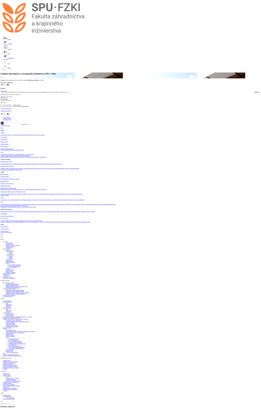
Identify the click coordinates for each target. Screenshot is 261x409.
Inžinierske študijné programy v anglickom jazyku (37, 164)
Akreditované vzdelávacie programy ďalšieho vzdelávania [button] (13, 191)
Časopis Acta (55, 222)
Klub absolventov (4, 226)
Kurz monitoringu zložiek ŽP (27, 204)
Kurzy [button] (2, 202)
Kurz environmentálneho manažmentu (93, 204)
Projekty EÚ (21, 157)
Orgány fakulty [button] (4, 137)
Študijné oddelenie (4, 174)
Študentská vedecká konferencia (65, 222)
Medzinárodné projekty (41, 211)
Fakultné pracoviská (8, 155)
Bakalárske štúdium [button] (5, 176)
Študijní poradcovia (71, 199)
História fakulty (4, 134)
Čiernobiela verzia (7, 119)
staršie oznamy (4, 91)
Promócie (17, 179)
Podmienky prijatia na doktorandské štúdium (69, 168)
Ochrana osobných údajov (6, 108)
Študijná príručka (12, 188)
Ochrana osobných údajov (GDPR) (12, 124)
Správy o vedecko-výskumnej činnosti (44, 222)
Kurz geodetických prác (6, 204)
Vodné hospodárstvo (43, 194)
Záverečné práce (12, 205)
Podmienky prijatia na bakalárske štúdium (9, 168)
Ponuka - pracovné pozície (6, 232)
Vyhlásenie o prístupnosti (6, 110)
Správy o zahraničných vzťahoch (67, 211)
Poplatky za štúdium (5, 195)
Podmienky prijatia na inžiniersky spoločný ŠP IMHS (48, 168)
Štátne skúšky (12, 179)
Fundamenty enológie (53, 194)
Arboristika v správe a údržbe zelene (8, 194)
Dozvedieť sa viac (72, 92)
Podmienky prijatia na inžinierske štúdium (28, 168)
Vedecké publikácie (20, 222)
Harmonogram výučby (5, 199)
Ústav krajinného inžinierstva (19, 154)
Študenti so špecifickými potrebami (10, 207)
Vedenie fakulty (4, 139)
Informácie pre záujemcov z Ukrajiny (83, 211)
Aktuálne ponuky (4, 211)
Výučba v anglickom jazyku (22, 205)
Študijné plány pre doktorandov (79, 222)
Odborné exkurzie (4, 205)
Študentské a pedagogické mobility (15, 211)
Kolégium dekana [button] (4, 141)
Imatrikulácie (6, 179)
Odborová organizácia (25, 155)
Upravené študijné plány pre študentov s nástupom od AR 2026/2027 (25, 199)
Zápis (2, 179)
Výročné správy (41, 134)
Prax (2, 207)
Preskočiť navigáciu (7, 118)
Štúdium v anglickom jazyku (30, 211)
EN (4, 69)
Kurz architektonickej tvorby (78, 204)
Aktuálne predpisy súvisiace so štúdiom (37, 189)
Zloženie (2, 144)
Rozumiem (257, 92)
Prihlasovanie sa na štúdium (6, 169)
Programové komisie (19, 150)
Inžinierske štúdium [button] (5, 181)
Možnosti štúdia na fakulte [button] (6, 161)
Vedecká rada (3, 150)
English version (6, 117)
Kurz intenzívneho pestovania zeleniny (55, 204)
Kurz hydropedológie (15, 204)
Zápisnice (7, 144)
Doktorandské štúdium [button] (5, 185)
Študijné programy (4, 188)
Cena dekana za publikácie (30, 222)
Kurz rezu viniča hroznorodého (40, 204)
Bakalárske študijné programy (7, 164)
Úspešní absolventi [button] (5, 228)
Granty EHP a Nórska (29, 157)
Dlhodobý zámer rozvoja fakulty (22, 134)
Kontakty (93, 211)
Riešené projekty (10, 216)
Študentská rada (16, 155)
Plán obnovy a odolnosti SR (40, 157)
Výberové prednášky (79, 199)
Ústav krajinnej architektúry (6, 154)
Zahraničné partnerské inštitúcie (53, 211)
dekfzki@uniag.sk (25, 106)
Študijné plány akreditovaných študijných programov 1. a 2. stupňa (15, 189)
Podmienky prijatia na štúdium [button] (7, 166)
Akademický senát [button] (4, 146)
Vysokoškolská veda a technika (10, 220)
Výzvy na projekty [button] (5, 218)
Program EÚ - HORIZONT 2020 (35, 220)
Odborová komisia (11, 150)
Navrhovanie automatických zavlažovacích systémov (27, 194)
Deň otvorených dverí (17, 169)
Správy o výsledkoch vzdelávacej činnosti (27, 207)
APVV (2, 220)
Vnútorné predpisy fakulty (6, 157)
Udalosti (6, 148)
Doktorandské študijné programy (55, 164)
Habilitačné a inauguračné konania (8, 222)
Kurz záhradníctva (68, 204)
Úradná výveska (10, 134)
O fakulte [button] (3, 132)
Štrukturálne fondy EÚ (22, 220)
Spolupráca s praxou (33, 134)
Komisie (2, 155)
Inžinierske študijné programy (20, 164)
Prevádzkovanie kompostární (76, 194)
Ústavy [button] (2, 152)
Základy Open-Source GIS (64, 194)
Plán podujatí (3, 216)
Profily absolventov (5, 231)
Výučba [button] (2, 197)
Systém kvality (15, 157)
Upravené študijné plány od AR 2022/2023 (49, 199)
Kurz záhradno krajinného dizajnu (108, 204)
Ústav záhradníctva (29, 154)
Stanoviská (10, 148)
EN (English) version (5, 125)
